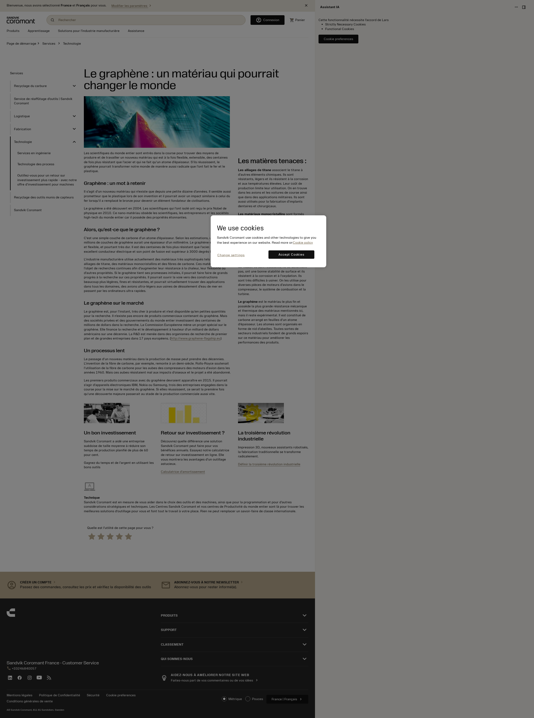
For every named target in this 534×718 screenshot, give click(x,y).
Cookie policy (303, 243)
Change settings (231, 255)
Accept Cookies (291, 254)
